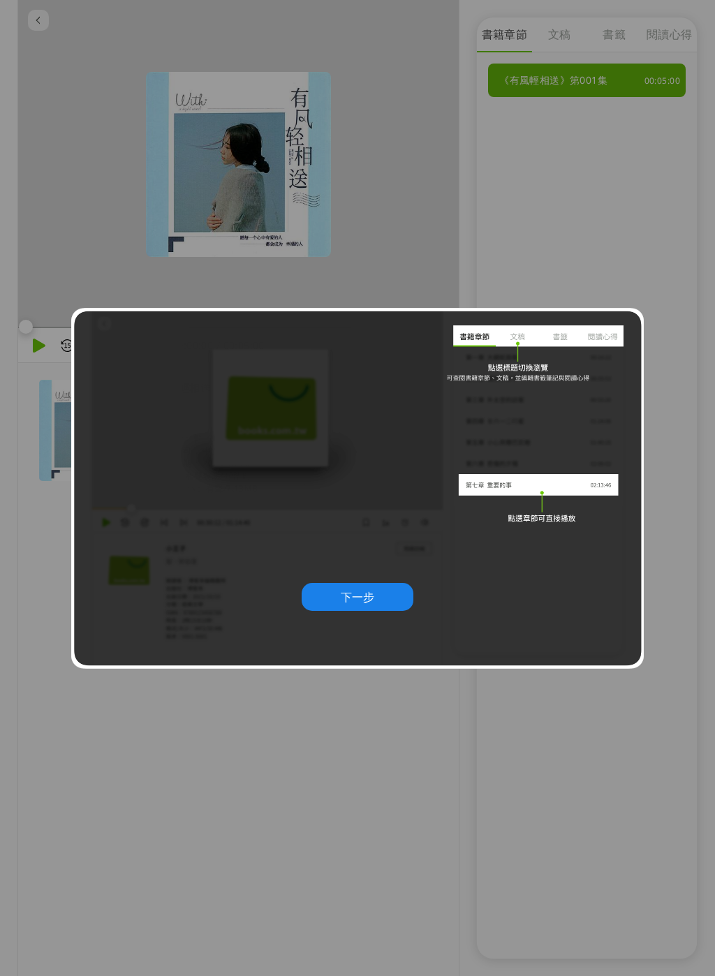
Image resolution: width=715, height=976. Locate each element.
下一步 (357, 597)
